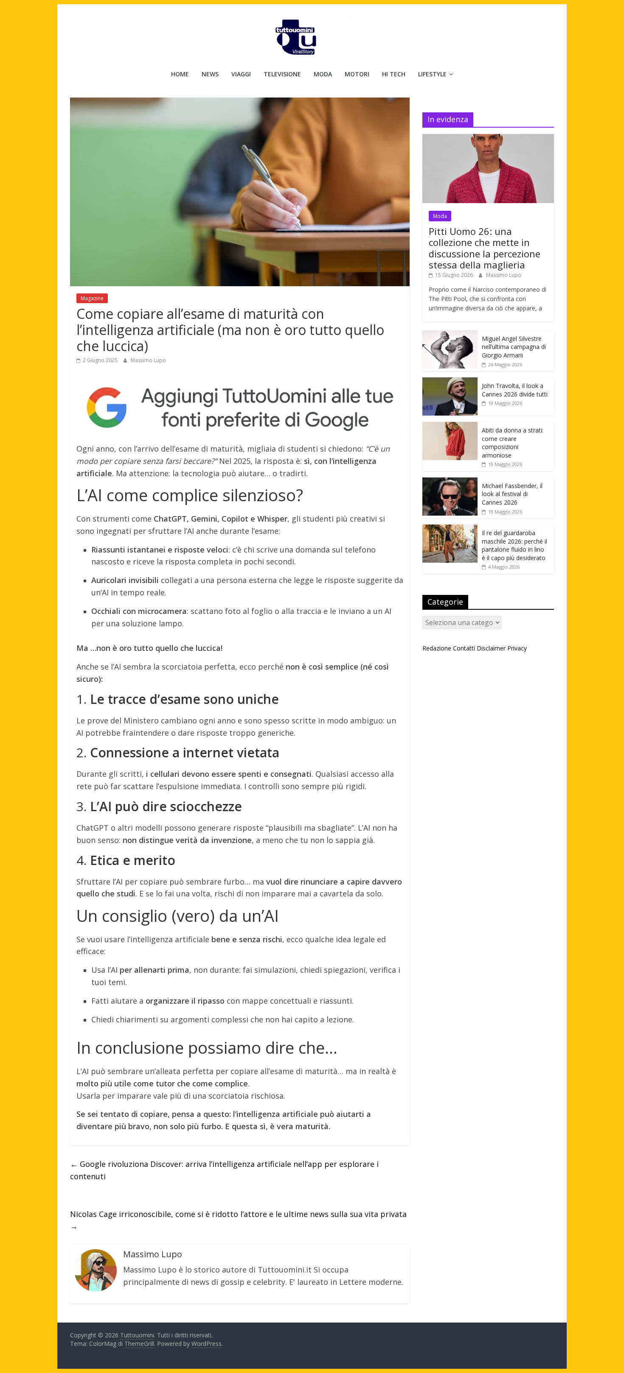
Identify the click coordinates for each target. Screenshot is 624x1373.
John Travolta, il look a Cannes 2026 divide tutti (515, 390)
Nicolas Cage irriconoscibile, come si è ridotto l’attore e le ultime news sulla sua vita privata (238, 1220)
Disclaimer (491, 648)
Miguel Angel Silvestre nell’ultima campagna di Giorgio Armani (514, 347)
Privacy (517, 648)
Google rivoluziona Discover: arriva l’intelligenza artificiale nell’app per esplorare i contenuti (224, 1170)
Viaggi (241, 74)
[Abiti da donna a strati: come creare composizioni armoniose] (450, 426)
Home (180, 74)
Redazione (436, 648)
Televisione (282, 74)
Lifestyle (432, 74)
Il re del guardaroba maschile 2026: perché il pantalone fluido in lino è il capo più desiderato (514, 545)
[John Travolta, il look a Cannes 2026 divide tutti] (450, 382)
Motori (357, 74)
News (210, 74)
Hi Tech (393, 74)
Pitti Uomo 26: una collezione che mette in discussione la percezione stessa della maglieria (484, 248)
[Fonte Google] (239, 408)
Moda (323, 74)
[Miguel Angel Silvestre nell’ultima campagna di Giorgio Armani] (450, 335)
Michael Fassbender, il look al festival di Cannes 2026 (512, 494)
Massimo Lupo (148, 360)
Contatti (464, 648)
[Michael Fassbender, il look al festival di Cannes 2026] (450, 482)
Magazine (92, 298)
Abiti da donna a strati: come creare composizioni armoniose (512, 442)
